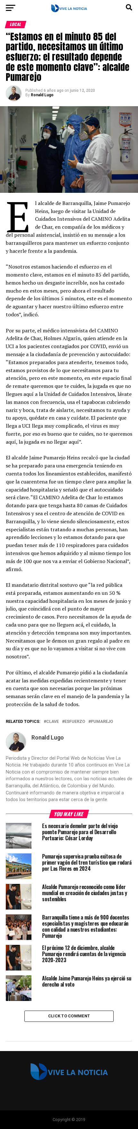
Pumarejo (102, 722)
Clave (52, 722)
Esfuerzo (75, 722)
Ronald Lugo (42, 95)
